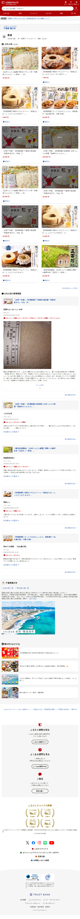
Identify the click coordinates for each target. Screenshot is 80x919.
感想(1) (47, 82)
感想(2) (47, 122)
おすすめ (48, 13)
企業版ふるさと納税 (41, 860)
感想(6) (47, 161)
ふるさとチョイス (41, 849)
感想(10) (8, 280)
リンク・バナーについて (51, 900)
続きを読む (33, 598)
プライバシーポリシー (32, 903)
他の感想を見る (70, 395)
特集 (61, 13)
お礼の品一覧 (8, 588)
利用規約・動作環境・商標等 (40, 907)
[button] (76, 8)
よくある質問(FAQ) (40, 766)
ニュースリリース (35, 900)
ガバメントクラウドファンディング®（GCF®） (41, 852)
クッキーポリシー (49, 903)
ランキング (33, 13)
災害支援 (41, 856)
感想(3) (7, 241)
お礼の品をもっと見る (69, 288)
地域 (20, 13)
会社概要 (23, 900)
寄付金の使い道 (23, 588)
